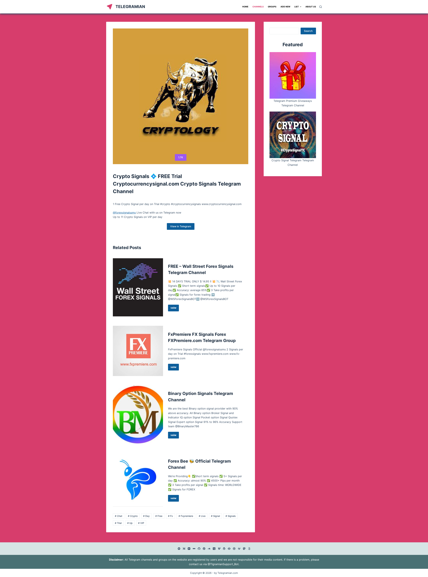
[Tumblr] (214, 548)
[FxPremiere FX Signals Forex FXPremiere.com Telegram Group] (138, 351)
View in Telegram (180, 226)
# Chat (118, 516)
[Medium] (184, 548)
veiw (175, 308)
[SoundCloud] (209, 548)
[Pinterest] (204, 548)
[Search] (320, 7)
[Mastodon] (244, 548)
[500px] (249, 548)
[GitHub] (199, 548)
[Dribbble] (234, 548)
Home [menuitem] (245, 6)
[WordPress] (224, 548)
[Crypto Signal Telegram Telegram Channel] (293, 135)
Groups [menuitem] (272, 6)
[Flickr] (194, 548)
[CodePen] (229, 548)
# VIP (141, 523)
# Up (130, 523)
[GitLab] (239, 548)
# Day (146, 516)
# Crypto (133, 516)
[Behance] (179, 548)
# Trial (118, 523)
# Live (202, 516)
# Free (158, 516)
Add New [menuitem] (285, 6)
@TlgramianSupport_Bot (223, 564)
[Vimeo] (219, 548)
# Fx (170, 516)
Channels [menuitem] (258, 6)
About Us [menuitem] (310, 6)
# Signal (215, 516)
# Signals (231, 516)
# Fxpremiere (186, 516)
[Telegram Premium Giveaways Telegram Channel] (293, 75)
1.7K (180, 157)
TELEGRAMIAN (130, 6)
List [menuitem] (296, 6)
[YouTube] (189, 548)
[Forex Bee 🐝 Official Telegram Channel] (138, 480)
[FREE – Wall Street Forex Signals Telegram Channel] (138, 287)
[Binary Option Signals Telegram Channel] (138, 414)
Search (308, 30)
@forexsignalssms (124, 212)
